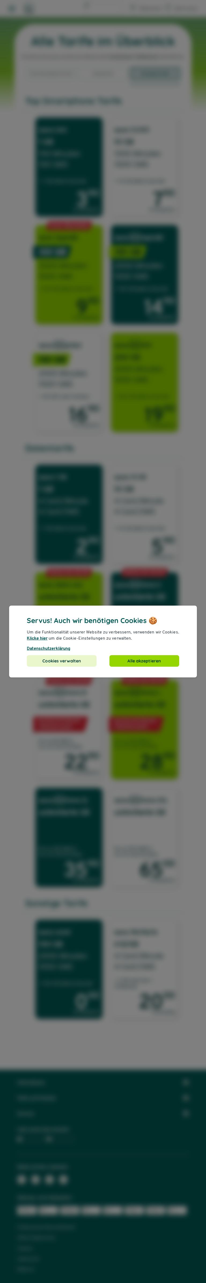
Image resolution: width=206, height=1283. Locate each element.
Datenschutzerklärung (48, 648)
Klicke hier (37, 638)
